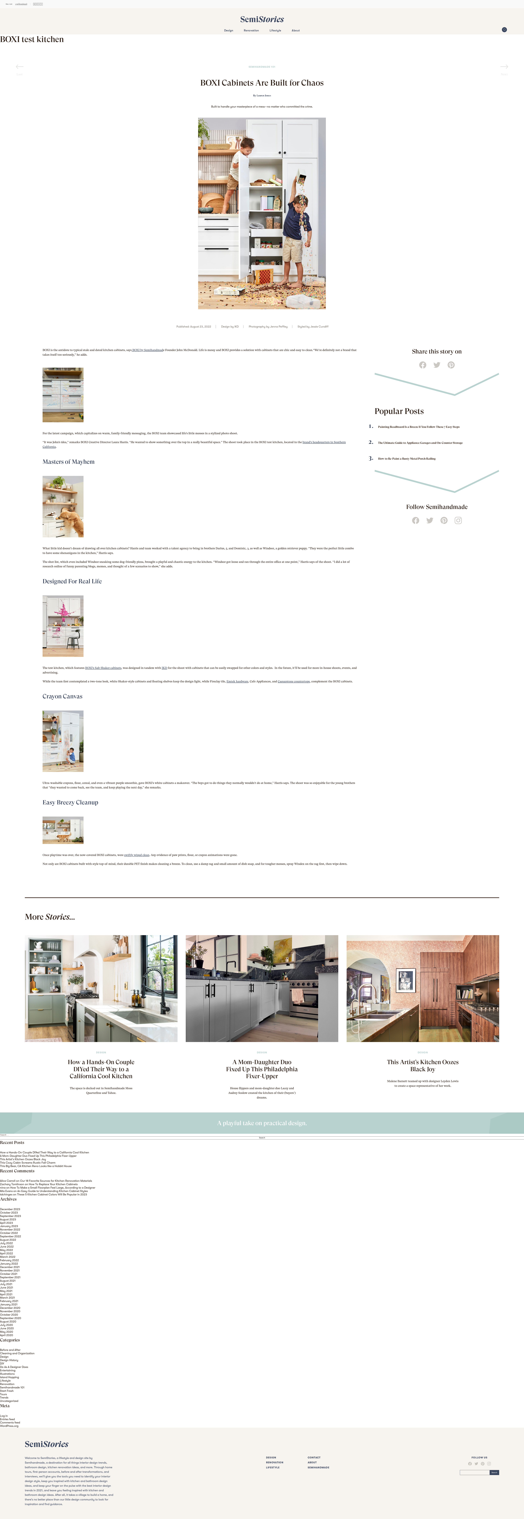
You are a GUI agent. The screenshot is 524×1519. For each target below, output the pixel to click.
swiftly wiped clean (136, 855)
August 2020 (8, 1321)
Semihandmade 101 (12, 1387)
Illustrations (7, 1373)
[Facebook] (470, 1464)
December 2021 (10, 1267)
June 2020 (7, 1328)
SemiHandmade (319, 1467)
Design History (9, 1360)
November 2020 (10, 1311)
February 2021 (9, 1301)
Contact (314, 1457)
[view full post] (101, 988)
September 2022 (10, 1236)
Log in (4, 1415)
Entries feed (7, 1419)
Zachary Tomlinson (12, 1184)
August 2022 (8, 1239)
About (296, 30)
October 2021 (8, 1274)
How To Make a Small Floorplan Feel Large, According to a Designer (52, 1187)
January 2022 (9, 1263)
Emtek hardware (237, 681)
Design (228, 30)
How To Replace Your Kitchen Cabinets (53, 1184)
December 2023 (10, 1209)
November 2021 (10, 1270)
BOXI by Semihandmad (147, 350)
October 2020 (9, 1314)
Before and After (10, 1350)
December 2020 (10, 1308)
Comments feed (10, 1422)
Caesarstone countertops (294, 681)
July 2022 (6, 1243)
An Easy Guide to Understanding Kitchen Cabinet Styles (52, 1191)
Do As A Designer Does (14, 1367)
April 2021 (6, 1294)
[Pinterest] (481, 1464)
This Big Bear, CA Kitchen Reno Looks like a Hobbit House (36, 1166)
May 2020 (6, 1331)
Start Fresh (7, 1390)
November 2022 (10, 1229)
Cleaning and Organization (17, 1353)
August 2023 (8, 1219)
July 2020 (6, 1325)
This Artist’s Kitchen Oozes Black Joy (423, 1066)
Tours (3, 1394)
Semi (262, 19)
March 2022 (7, 1256)
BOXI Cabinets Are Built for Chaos (262, 82)
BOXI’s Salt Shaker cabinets (103, 668)
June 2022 (7, 1246)
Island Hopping (9, 1377)
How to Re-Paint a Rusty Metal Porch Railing (407, 458)
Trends (4, 1397)
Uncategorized (9, 1401)
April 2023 (6, 1222)
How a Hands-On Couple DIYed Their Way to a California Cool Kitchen (101, 1069)
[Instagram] (487, 1464)
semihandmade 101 (262, 67)
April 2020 (6, 1335)
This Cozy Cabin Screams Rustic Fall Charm (27, 1162)
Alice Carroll (7, 1180)
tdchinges (6, 1194)
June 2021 (6, 1287)
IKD (164, 668)
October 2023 (9, 1212)
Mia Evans (6, 1191)
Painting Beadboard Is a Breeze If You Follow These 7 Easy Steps (419, 427)
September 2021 (10, 1277)
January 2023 (9, 1226)
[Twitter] (475, 1463)
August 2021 (8, 1280)
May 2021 (6, 1291)
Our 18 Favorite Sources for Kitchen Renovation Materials (56, 1180)
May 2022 (6, 1250)
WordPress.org (9, 1426)
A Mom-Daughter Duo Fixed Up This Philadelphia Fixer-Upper (262, 1069)
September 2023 (10, 1216)
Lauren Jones (264, 95)
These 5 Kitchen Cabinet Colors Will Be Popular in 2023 (52, 1194)
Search (494, 1473)
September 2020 (10, 1318)
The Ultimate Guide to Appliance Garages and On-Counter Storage (420, 443)
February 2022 (9, 1260)
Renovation (251, 30)
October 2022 (9, 1233)
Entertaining (7, 1370)
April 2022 (6, 1253)
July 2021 (6, 1284)
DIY (2, 1363)
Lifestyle (275, 30)
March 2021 (7, 1297)
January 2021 (8, 1304)
